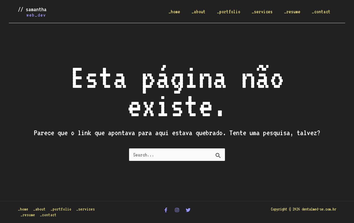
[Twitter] (188, 210)
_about (199, 11)
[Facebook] (166, 210)
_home (174, 11)
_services (262, 11)
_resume (292, 11)
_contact (321, 11)
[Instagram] (177, 210)
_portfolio (228, 11)
